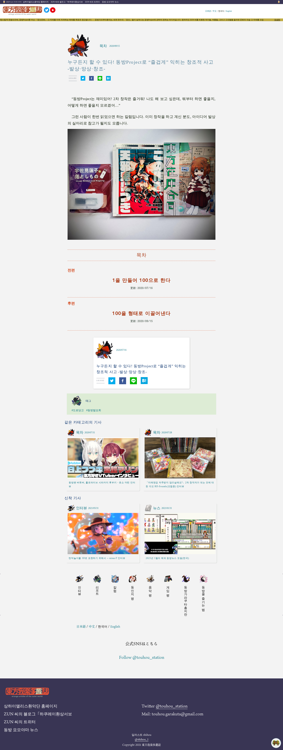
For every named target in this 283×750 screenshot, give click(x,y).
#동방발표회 (93, 410)
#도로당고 (78, 410)
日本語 (208, 11)
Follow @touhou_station (141, 657)
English (229, 11)
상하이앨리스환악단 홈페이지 (36, 2)
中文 (215, 11)
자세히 (277, 20)
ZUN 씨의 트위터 (92, 2)
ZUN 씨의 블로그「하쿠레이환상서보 (67, 2)
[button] (83, 78)
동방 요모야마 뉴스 (110, 2)
